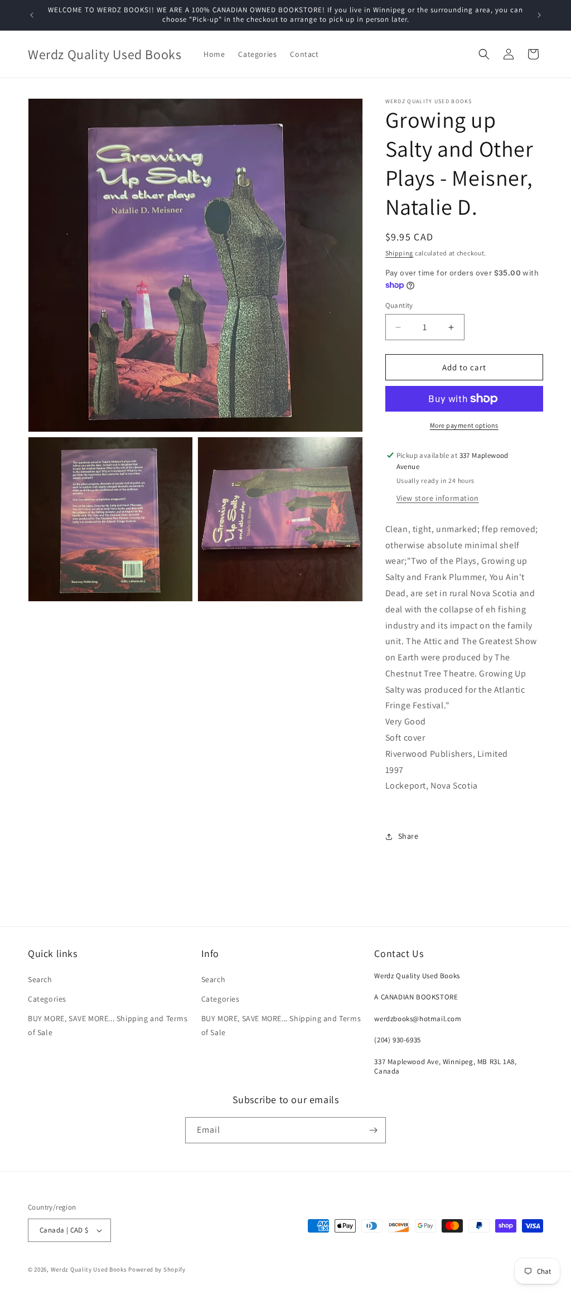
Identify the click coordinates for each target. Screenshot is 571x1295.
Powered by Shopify (157, 1269)
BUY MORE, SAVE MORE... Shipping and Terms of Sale (108, 1025)
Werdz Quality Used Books (89, 1269)
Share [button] (408, 836)
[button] (484, 54)
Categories (47, 999)
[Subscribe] (373, 1130)
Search (40, 979)
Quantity (399, 305)
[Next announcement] (539, 15)
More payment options (464, 425)
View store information (437, 498)
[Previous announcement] (32, 15)
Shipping (399, 253)
